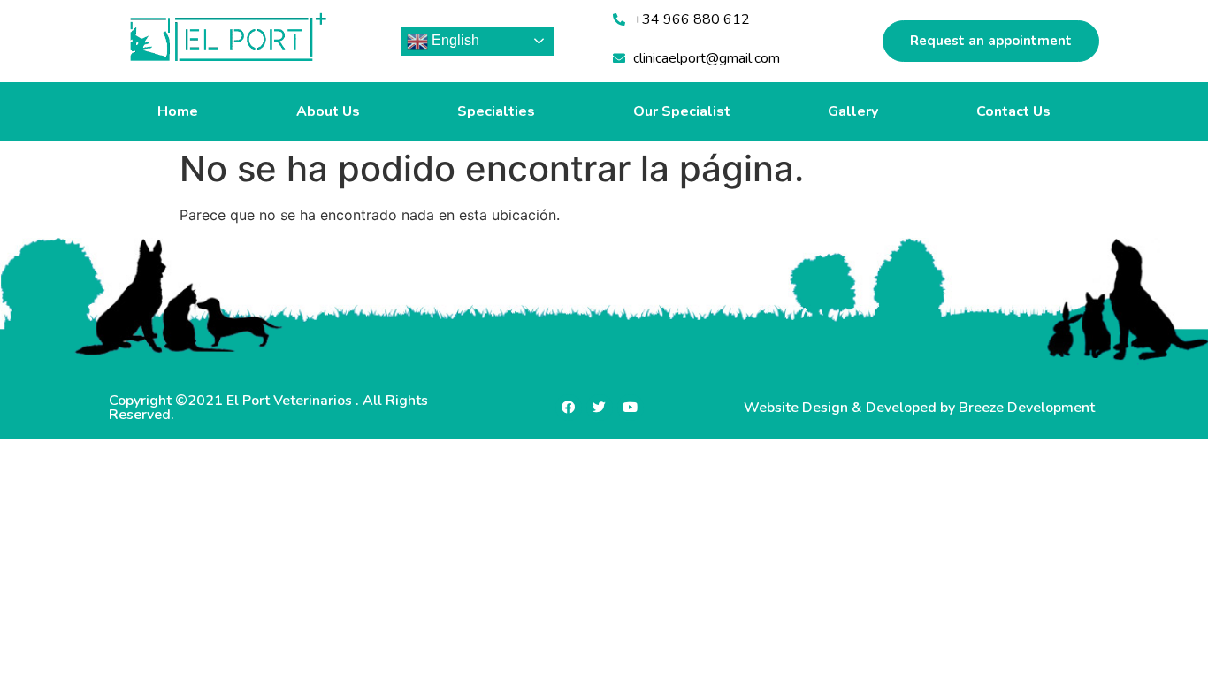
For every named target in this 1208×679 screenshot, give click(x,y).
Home (177, 111)
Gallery (853, 111)
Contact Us (1013, 111)
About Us (328, 111)
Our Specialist (681, 111)
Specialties (496, 111)
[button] (991, 41)
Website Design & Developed (842, 407)
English (453, 40)
